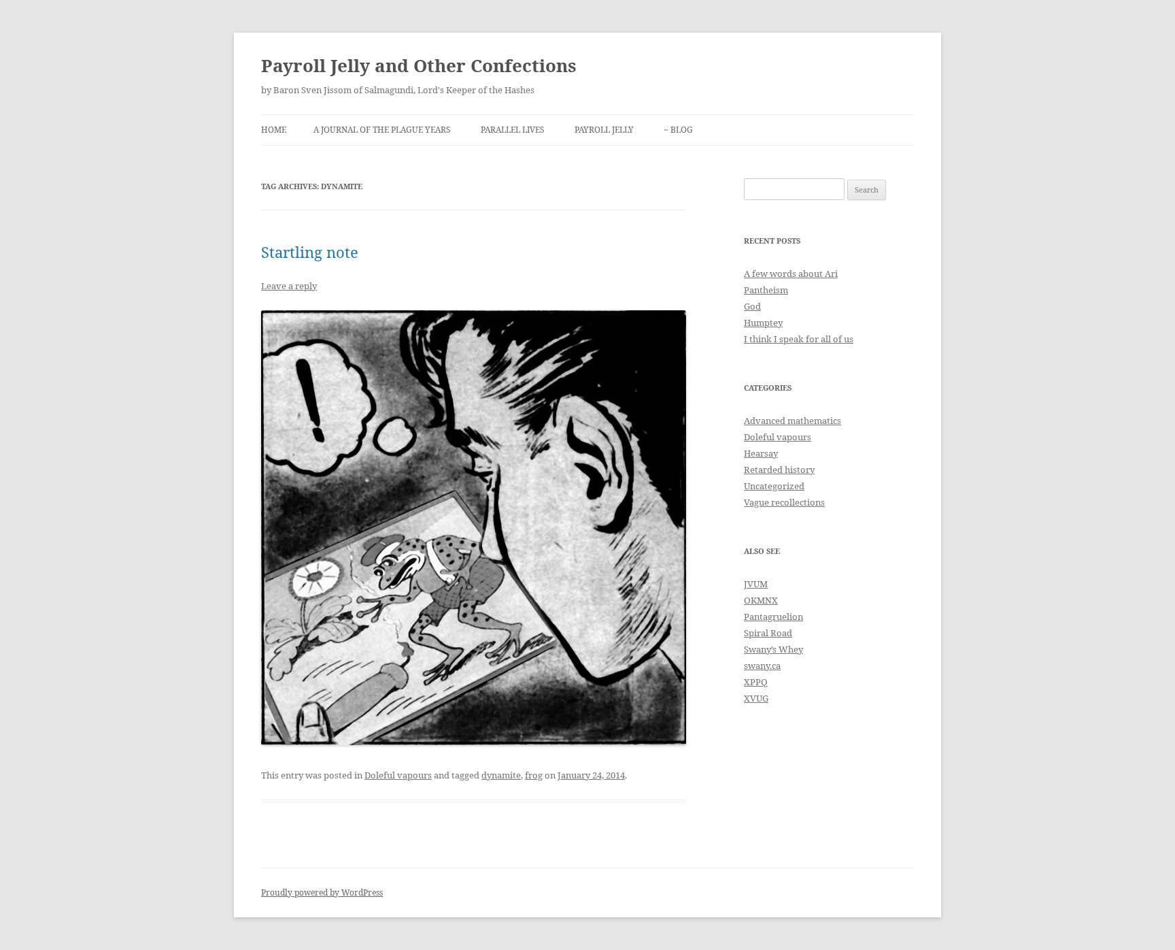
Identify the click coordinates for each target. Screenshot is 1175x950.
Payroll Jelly (604, 129)
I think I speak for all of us (798, 339)
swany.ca (762, 665)
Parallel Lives (513, 129)
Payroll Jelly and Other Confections (419, 65)
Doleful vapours (398, 775)
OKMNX (761, 600)
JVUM (756, 584)
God (752, 306)
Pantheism (766, 290)
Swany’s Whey (773, 649)
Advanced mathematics (792, 420)
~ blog (678, 129)
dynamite (501, 775)
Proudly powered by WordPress (322, 892)
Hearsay (761, 453)
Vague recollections (784, 502)
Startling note (309, 252)
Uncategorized (774, 486)
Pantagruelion (773, 616)
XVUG (756, 698)
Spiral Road (768, 633)
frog (534, 775)
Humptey (763, 322)
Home (273, 129)
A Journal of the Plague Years (382, 129)
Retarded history (779, 469)
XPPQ (756, 682)
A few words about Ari (791, 273)
